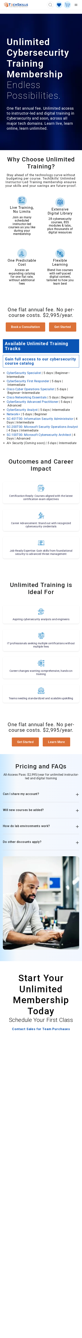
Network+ (13, 414)
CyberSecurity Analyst (22, 410)
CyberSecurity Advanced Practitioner (32, 402)
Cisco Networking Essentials (27, 397)
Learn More (56, 742)
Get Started (62, 327)
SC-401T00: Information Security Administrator (40, 419)
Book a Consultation (25, 327)
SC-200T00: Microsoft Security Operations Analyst (42, 427)
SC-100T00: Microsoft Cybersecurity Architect (39, 435)
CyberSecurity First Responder (28, 381)
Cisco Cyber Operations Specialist (30, 389)
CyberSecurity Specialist (24, 373)
